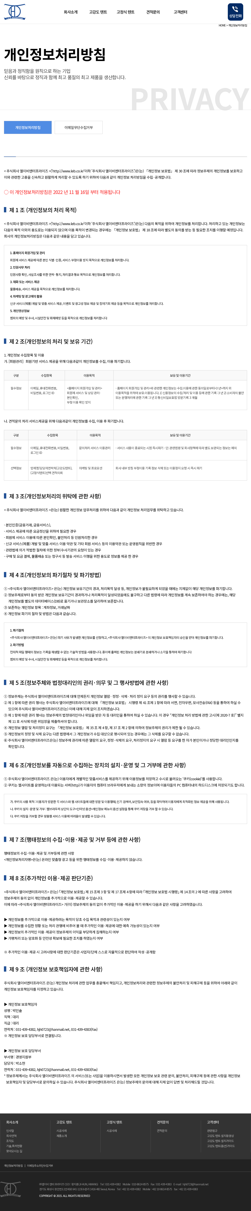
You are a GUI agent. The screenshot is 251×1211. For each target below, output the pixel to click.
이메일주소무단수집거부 (40, 1166)
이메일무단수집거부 (79, 127)
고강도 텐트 (98, 12)
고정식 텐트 (125, 12)
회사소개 (70, 12)
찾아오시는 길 (14, 1151)
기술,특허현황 (14, 1146)
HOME (222, 25)
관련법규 (212, 1131)
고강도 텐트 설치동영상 (220, 1136)
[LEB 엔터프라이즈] (14, 18)
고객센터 (180, 12)
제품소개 (61, 1136)
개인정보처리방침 (237, 25)
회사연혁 (11, 1136)
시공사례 (61, 1131)
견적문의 (153, 12)
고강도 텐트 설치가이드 (220, 1141)
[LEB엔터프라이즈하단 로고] (10, 1195)
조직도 (10, 1141)
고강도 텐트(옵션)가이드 (221, 1146)
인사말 (10, 1131)
